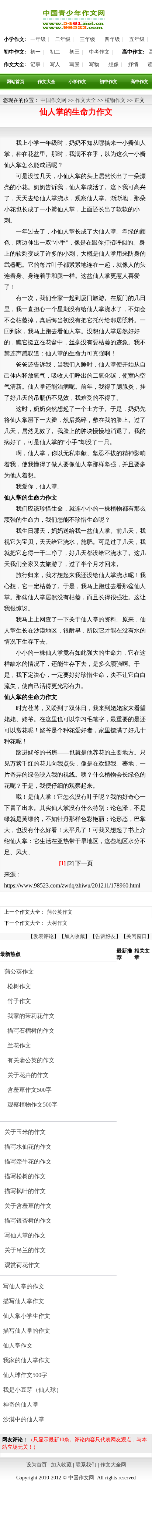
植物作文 (115, 100)
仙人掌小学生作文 (26, 1316)
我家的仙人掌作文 (26, 1360)
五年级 (137, 39)
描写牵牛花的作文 (28, 1161)
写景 (74, 64)
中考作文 (99, 52)
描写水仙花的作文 (28, 1147)
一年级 (38, 39)
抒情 (133, 64)
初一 (35, 52)
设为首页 (36, 1465)
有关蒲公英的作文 (31, 1060)
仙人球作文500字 (25, 1375)
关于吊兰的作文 (25, 1250)
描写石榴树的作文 (31, 1031)
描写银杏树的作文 (28, 1220)
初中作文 (108, 81)
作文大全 (46, 81)
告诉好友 (105, 936)
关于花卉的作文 (28, 1075)
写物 (94, 64)
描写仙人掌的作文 (26, 1331)
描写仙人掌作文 (23, 1301)
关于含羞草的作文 (28, 1206)
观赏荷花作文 (22, 1265)
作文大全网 (113, 1465)
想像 (113, 64)
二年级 (62, 39)
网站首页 (15, 81)
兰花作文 (19, 1045)
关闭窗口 (136, 936)
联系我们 (86, 1465)
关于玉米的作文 (25, 1132)
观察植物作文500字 (32, 1104)
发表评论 (43, 936)
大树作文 (57, 923)
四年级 (112, 39)
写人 (55, 64)
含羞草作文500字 (29, 1090)
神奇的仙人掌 (20, 1404)
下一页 (84, 863)
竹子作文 (19, 1001)
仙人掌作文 (17, 1345)
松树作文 (19, 986)
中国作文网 (53, 100)
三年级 (87, 39)
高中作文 (139, 81)
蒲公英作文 (60, 912)
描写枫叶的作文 (25, 1191)
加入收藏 (74, 936)
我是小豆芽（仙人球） (32, 1390)
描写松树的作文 (25, 1176)
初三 (74, 52)
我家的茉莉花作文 (31, 1016)
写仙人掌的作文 (25, 1235)
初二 (55, 52)
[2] (70, 863)
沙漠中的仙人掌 (23, 1419)
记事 (35, 64)
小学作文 (77, 81)
